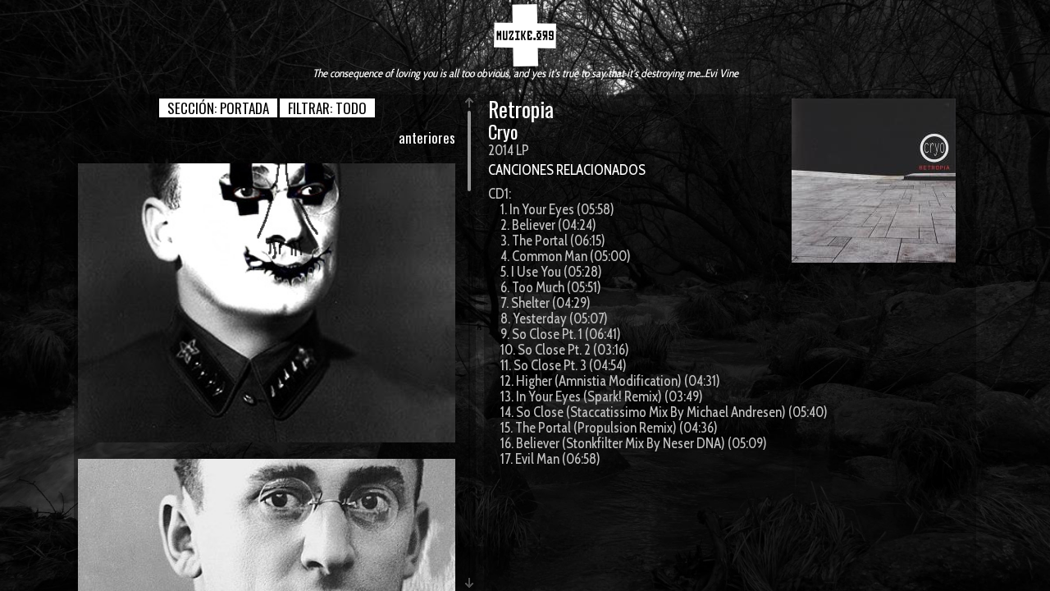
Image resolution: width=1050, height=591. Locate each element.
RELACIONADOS (601, 170)
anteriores (427, 137)
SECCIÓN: (218, 107)
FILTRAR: (327, 107)
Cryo (503, 131)
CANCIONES (521, 170)
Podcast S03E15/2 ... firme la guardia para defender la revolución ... (266, 302)
